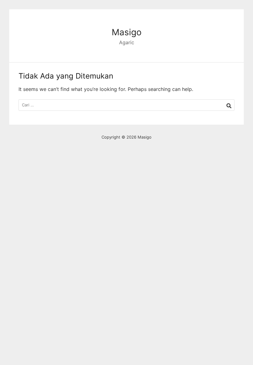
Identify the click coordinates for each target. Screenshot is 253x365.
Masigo (127, 32)
